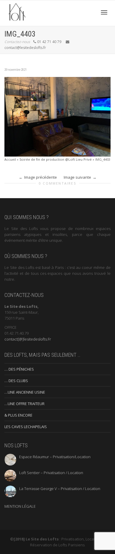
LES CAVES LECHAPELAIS (25, 426)
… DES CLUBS (16, 380)
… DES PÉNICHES (19, 369)
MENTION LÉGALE (20, 506)
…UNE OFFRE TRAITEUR (24, 403)
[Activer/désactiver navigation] (104, 12)
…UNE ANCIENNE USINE (24, 392)
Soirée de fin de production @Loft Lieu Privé (55, 159)
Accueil (10, 159)
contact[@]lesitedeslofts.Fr (27, 339)
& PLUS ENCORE (18, 415)
